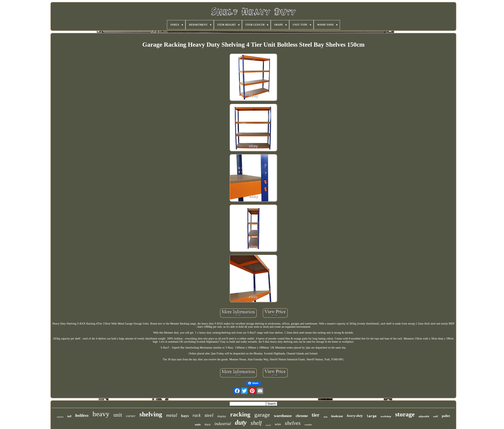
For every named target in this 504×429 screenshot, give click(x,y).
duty (241, 422)
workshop (386, 416)
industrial (222, 423)
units (198, 424)
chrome (302, 416)
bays (185, 416)
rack (197, 415)
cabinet (60, 417)
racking (240, 414)
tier (316, 415)
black (207, 424)
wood (268, 425)
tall (69, 416)
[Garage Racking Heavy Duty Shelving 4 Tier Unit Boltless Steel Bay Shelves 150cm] (253, 78)
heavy (101, 414)
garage (262, 414)
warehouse (283, 415)
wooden (308, 424)
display (221, 416)
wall (435, 416)
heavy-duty (355, 415)
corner (130, 416)
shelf (256, 423)
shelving (150, 414)
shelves (293, 423)
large (372, 416)
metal (171, 415)
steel (209, 415)
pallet (446, 416)
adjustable (424, 416)
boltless (82, 415)
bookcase (337, 416)
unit (117, 415)
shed (325, 417)
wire (278, 424)
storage (405, 414)
